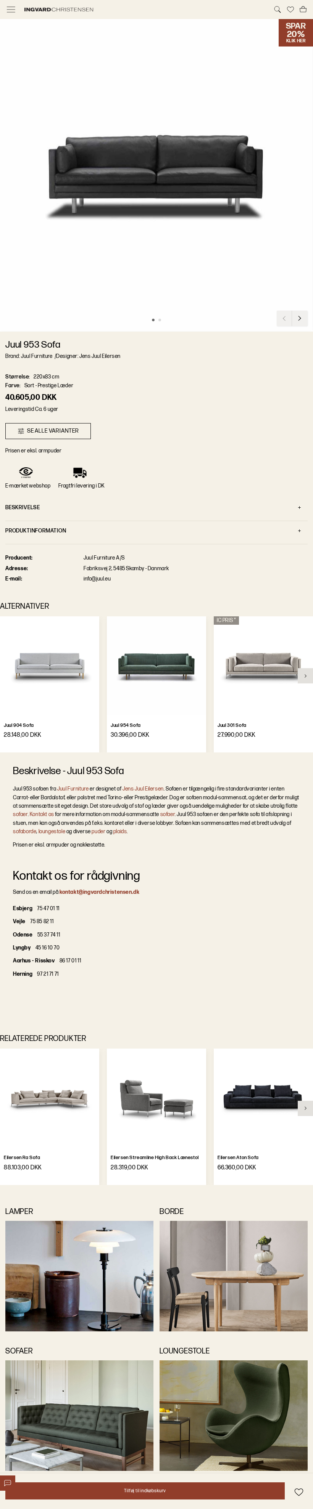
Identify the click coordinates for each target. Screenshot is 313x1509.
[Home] (144, 9)
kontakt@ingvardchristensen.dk (99, 892)
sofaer (20, 814)
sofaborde (24, 831)
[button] (156, 175)
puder (98, 831)
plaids (120, 831)
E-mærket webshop (28, 486)
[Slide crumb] (153, 320)
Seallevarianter (53, 431)
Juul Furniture (73, 789)
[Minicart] (303, 9)
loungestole (52, 831)
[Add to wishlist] (299, 1492)
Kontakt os (42, 814)
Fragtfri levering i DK (81, 486)
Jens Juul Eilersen (143, 789)
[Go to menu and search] (11, 9)
